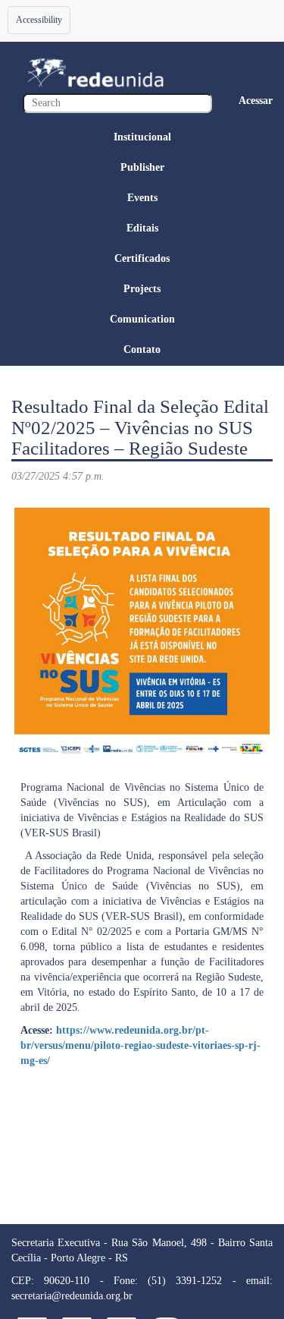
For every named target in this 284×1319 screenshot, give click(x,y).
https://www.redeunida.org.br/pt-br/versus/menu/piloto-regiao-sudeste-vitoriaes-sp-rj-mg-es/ (140, 1045)
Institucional (142, 137)
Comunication (142, 319)
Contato (142, 349)
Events (142, 197)
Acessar (256, 100)
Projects (142, 288)
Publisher (142, 167)
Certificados (142, 258)
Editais (142, 228)
